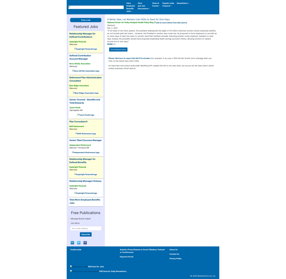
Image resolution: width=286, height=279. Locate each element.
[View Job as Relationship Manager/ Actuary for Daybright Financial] (85, 193)
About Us (173, 249)
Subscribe (85, 234)
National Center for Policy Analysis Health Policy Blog (130, 22)
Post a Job (85, 20)
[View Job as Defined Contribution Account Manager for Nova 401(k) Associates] (85, 71)
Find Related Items (118, 49)
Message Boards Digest (81, 219)
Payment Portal (126, 257)
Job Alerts (75, 223)
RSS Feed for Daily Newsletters (112, 271)
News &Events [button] (155, 4)
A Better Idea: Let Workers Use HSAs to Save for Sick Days (138, 19)
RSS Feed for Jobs (96, 266)
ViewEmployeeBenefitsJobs (130, 7)
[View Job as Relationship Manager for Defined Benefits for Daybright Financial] (85, 174)
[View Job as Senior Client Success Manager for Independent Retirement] (86, 152)
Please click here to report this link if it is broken (129, 58)
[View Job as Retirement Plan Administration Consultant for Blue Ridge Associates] (86, 93)
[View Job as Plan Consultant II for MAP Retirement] (86, 133)
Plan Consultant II (78, 121)
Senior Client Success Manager (85, 140)
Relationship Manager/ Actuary (85, 181)
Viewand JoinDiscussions (143, 6)
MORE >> (111, 44)
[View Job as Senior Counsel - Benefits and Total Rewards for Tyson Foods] (85, 115)
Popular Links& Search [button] (168, 4)
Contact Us (174, 254)
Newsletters (182, 3)
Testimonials (75, 249)
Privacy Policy (175, 258)
